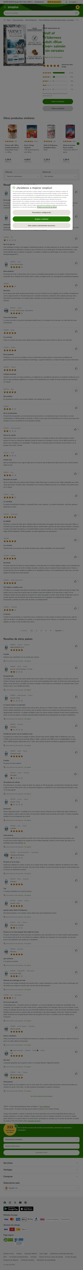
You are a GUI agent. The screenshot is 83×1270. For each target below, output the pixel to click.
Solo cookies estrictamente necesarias (41, 226)
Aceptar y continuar (41, 219)
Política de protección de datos (46, 207)
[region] (41, 207)
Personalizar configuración (41, 212)
